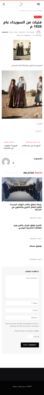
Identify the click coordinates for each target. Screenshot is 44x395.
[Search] (3, 4)
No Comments (26, 35)
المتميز (38, 131)
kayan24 (5, 32)
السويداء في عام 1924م (31, 145)
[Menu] (38, 4)
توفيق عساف (35, 246)
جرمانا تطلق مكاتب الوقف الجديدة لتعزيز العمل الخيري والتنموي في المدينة (26, 207)
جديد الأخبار (38, 17)
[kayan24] (21, 4)
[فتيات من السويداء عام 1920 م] (22, 50)
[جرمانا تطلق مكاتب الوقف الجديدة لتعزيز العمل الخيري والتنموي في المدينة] (22, 189)
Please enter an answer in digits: (26, 331)
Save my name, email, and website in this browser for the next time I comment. (22, 325)
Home (40, 10)
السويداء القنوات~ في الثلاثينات (10, 147)
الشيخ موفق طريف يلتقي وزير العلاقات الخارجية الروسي (28, 227)
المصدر (39, 124)
